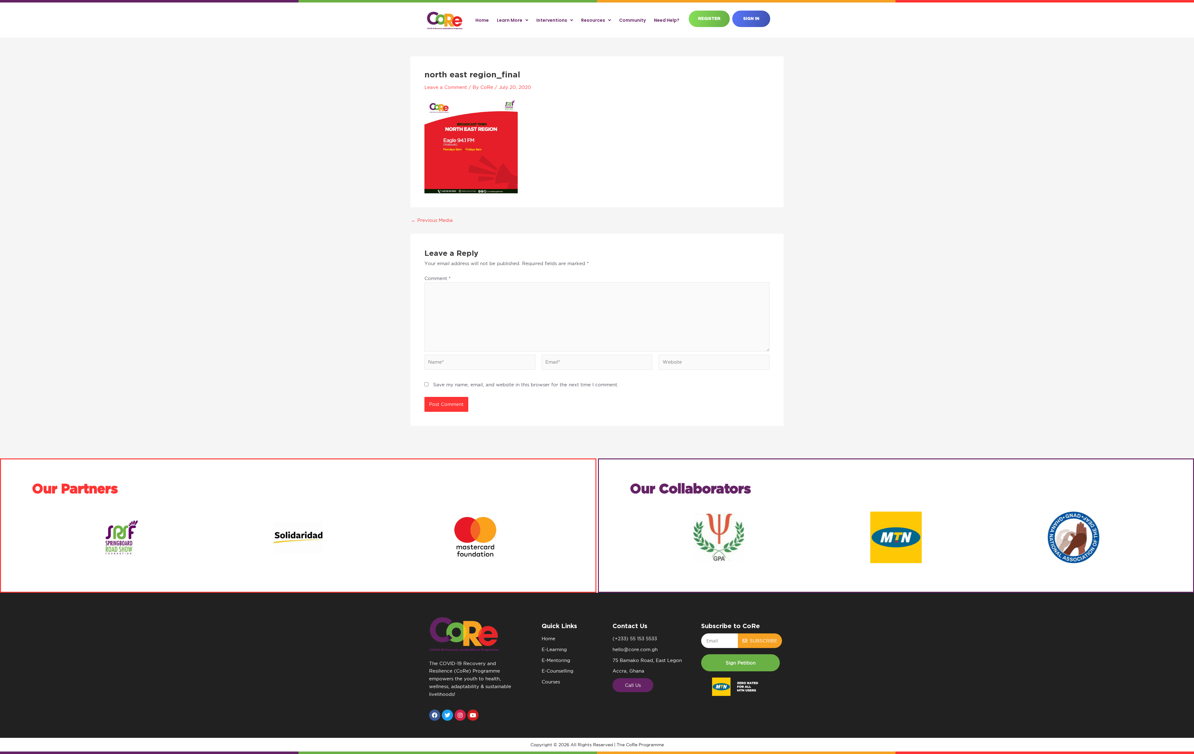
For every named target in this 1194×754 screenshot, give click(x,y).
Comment (437, 278)
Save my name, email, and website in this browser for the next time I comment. (525, 384)
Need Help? (666, 20)
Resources (593, 20)
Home (482, 20)
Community (632, 20)
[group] (120, 537)
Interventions (551, 20)
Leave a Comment (445, 87)
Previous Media (432, 220)
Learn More (509, 20)
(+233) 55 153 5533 (635, 638)
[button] (740, 662)
